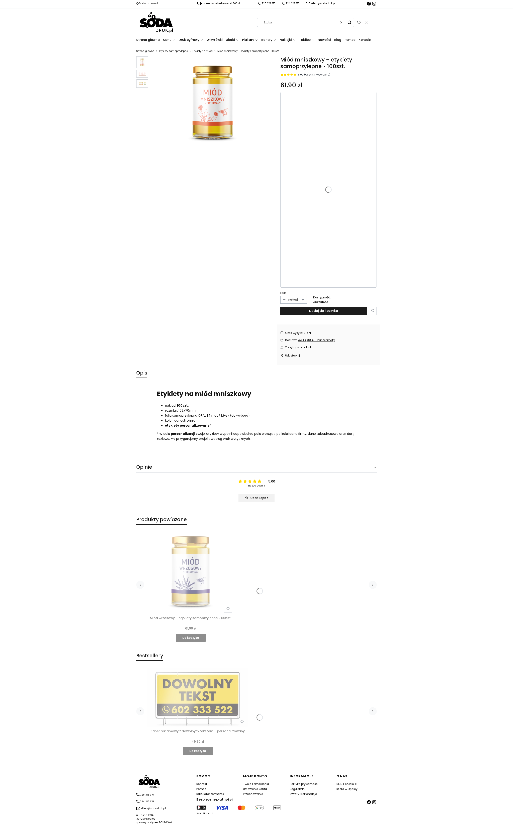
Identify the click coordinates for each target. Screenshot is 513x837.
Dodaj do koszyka (323, 310)
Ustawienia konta (255, 789)
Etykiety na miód (203, 51)
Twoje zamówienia (256, 784)
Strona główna (145, 51)
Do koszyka (190, 638)
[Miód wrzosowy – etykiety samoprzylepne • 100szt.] (190, 571)
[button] (349, 22)
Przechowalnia (253, 794)
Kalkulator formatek (210, 794)
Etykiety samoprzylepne (173, 51)
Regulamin (297, 789)
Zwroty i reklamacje (303, 794)
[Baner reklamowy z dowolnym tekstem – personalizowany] (197, 697)
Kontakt (201, 784)
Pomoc (201, 789)
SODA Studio (345, 784)
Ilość (283, 293)
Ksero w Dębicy (346, 789)
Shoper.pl (208, 813)
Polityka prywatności (304, 784)
